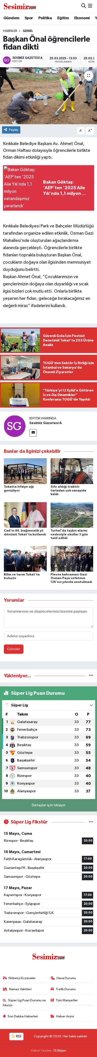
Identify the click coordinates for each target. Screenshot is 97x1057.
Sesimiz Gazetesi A (45, 423)
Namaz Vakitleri (20, 989)
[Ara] (83, 6)
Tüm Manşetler (67, 1000)
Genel (28, 31)
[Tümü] (91, 676)
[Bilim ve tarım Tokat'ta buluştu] (25, 559)
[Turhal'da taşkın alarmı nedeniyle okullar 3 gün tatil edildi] (72, 515)
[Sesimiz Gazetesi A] (14, 426)
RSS (18, 1036)
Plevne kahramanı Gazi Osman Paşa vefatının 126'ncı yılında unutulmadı (71, 578)
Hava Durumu (66, 978)
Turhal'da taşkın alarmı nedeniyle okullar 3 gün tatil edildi (69, 534)
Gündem (11, 18)
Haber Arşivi (65, 1016)
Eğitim (63, 18)
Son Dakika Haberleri (23, 1016)
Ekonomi (82, 18)
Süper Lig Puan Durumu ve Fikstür (24, 1003)
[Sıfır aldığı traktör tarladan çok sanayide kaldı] (72, 471)
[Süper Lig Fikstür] (91, 822)
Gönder (13, 649)
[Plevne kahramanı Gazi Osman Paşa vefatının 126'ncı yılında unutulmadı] (72, 559)
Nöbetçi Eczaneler (22, 978)
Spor (29, 18)
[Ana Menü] (90, 6)
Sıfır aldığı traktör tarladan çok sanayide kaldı (68, 490)
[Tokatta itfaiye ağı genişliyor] (25, 471)
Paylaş (13, 129)
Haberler (10, 31)
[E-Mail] (33, 433)
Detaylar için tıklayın (48, 805)
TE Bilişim (59, 1050)
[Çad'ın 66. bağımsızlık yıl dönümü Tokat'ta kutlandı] (25, 515)
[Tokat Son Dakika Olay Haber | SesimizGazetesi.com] (20, 6)
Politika (45, 18)
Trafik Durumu (66, 989)
